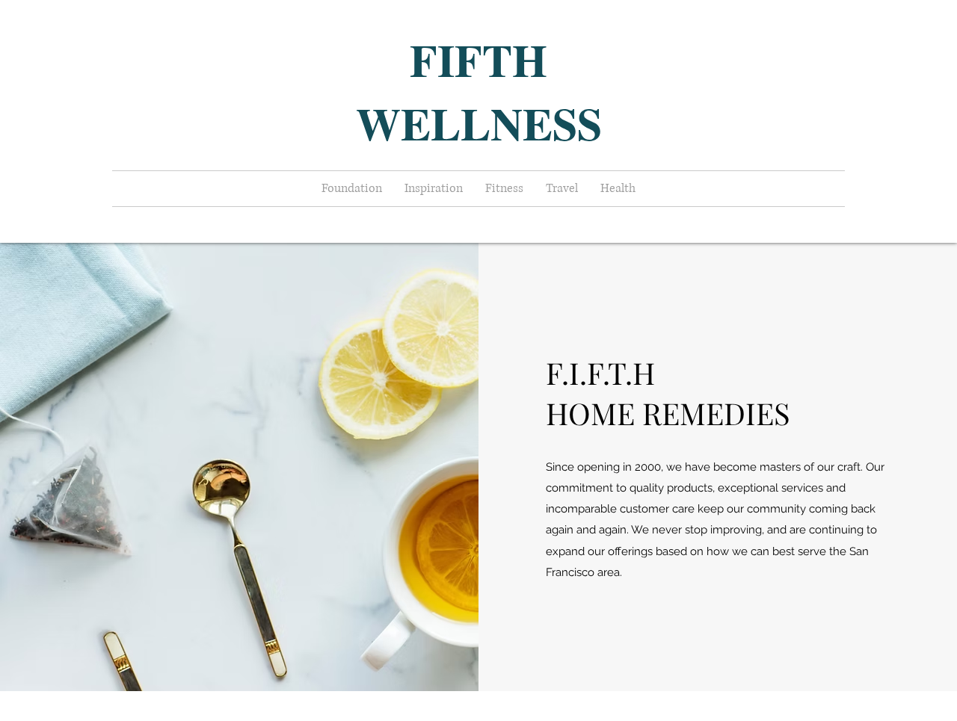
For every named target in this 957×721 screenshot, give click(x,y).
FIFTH (478, 59)
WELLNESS (479, 122)
